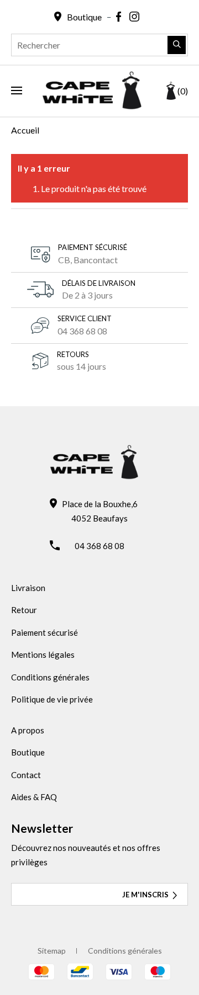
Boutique (28, 752)
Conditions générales (50, 677)
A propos (27, 730)
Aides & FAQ (34, 797)
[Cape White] (92, 106)
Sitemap (52, 950)
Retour (24, 610)
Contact (26, 775)
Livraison (28, 588)
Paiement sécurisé (44, 632)
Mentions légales (43, 654)
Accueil (25, 130)
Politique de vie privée (52, 699)
